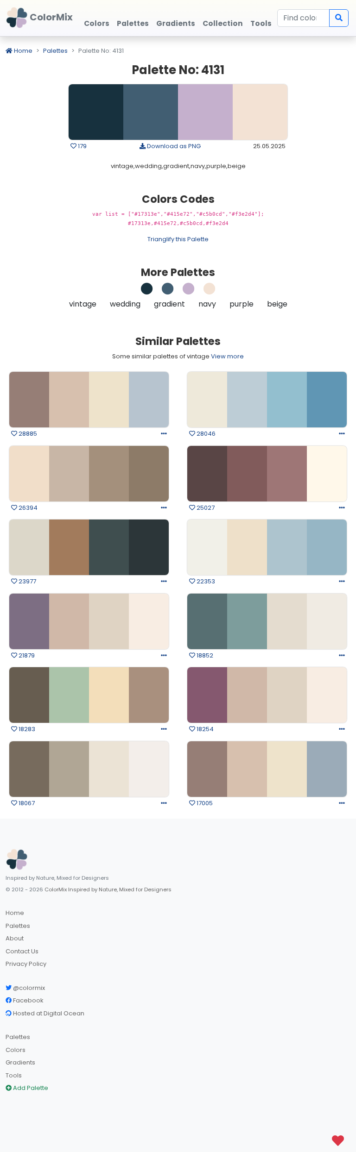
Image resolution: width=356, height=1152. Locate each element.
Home (22, 50)
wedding (125, 304)
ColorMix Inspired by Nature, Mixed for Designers (108, 889)
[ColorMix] (17, 859)
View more (227, 356)
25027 (205, 507)
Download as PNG (173, 146)
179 (81, 146)
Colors (15, 1050)
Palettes (55, 50)
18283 (26, 729)
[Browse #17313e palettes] (147, 291)
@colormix (28, 987)
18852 (204, 655)
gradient (169, 304)
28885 (27, 433)
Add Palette (30, 1087)
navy (207, 304)
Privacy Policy (26, 963)
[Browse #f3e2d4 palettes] (209, 291)
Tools (14, 1075)
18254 (204, 729)
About (15, 938)
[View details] (164, 433)
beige (277, 304)
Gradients (20, 1062)
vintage (82, 304)
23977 (26, 581)
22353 (205, 581)
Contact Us (22, 951)
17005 (204, 803)
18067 (26, 803)
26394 (27, 507)
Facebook (28, 1000)
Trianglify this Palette (178, 239)
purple (241, 304)
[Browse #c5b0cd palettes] (189, 291)
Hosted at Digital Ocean (48, 1013)
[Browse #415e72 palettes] (168, 291)
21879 (26, 655)
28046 (205, 433)
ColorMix (50, 17)
